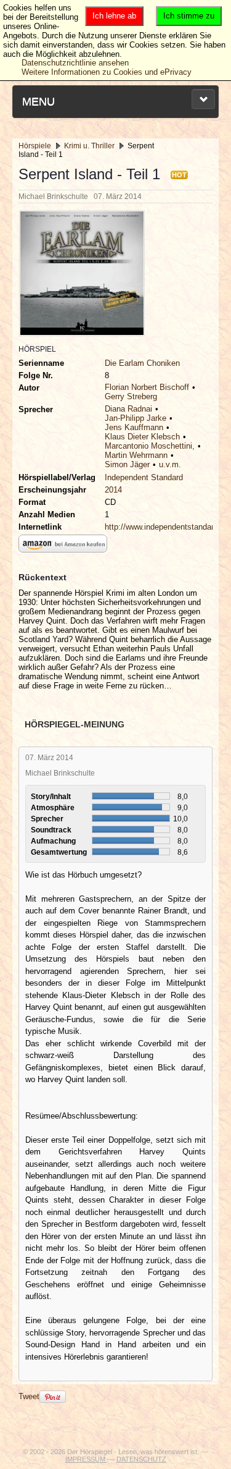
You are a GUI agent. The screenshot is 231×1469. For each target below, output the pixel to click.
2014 (113, 489)
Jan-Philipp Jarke (135, 418)
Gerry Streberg (131, 396)
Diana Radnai (128, 408)
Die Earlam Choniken (142, 363)
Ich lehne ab (114, 15)
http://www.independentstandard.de (167, 526)
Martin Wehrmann (136, 455)
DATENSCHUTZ (141, 1459)
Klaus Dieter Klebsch (142, 436)
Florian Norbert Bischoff (147, 387)
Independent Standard (144, 477)
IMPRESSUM (86, 1459)
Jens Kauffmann (134, 427)
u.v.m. (170, 464)
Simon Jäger (127, 464)
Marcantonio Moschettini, (150, 446)
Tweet (28, 1396)
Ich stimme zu (188, 15)
